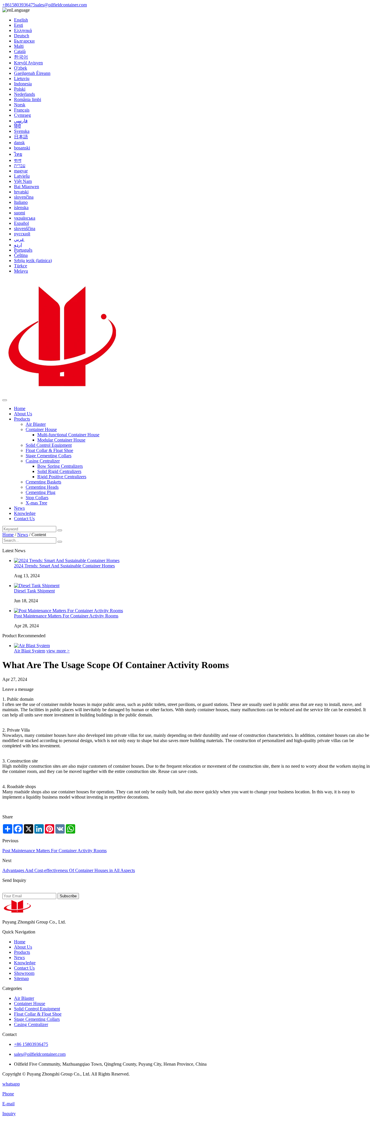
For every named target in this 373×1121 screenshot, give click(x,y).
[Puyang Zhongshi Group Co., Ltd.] (60, 393)
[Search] (59, 530)
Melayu (21, 271)
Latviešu (22, 176)
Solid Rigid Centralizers (59, 471)
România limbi (27, 99)
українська (24, 218)
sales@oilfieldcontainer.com (61, 4)
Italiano (21, 202)
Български (24, 40)
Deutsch (21, 35)
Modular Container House (61, 439)
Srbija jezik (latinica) (33, 260)
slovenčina (24, 197)
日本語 (21, 136)
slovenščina (24, 228)
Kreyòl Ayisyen (28, 62)
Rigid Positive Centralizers (61, 476)
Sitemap (21, 978)
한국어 (21, 56)
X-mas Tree (36, 502)
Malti (19, 46)
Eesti (18, 25)
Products (22, 418)
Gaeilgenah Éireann (32, 73)
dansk (19, 142)
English (21, 19)
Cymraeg (22, 115)
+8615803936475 (18, 4)
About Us (23, 413)
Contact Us (24, 518)
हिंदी (17, 125)
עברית (19, 165)
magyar (21, 170)
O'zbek (20, 68)
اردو (18, 244)
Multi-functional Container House (68, 434)
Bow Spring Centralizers (60, 466)
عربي (19, 239)
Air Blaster (36, 424)
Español (21, 223)
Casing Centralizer (43, 460)
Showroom (24, 973)
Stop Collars (37, 497)
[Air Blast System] (32, 645)
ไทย (18, 154)
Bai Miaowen (26, 186)
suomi (19, 212)
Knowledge (25, 513)
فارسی (21, 120)
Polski (19, 88)
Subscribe (68, 896)
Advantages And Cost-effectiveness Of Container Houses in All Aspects (68, 870)
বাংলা (17, 160)
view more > (58, 650)
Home (19, 408)
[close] (4, 400)
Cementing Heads (42, 487)
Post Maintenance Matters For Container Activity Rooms (66, 615)
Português (23, 250)
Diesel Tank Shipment (34, 590)
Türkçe (20, 265)
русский (22, 233)
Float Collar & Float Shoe (49, 450)
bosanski (22, 147)
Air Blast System (29, 650)
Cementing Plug (40, 492)
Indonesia (23, 83)
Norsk (19, 104)
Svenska (21, 131)
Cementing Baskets (43, 481)
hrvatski (21, 191)
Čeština (21, 255)
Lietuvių (21, 78)
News (19, 508)
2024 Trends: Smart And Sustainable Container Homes (64, 565)
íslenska (21, 207)
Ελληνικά (23, 30)
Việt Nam (23, 181)
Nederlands (24, 94)
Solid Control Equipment (49, 445)
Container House (41, 429)
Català (20, 51)
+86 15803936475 (31, 1044)
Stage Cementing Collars (48, 455)
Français (21, 109)
